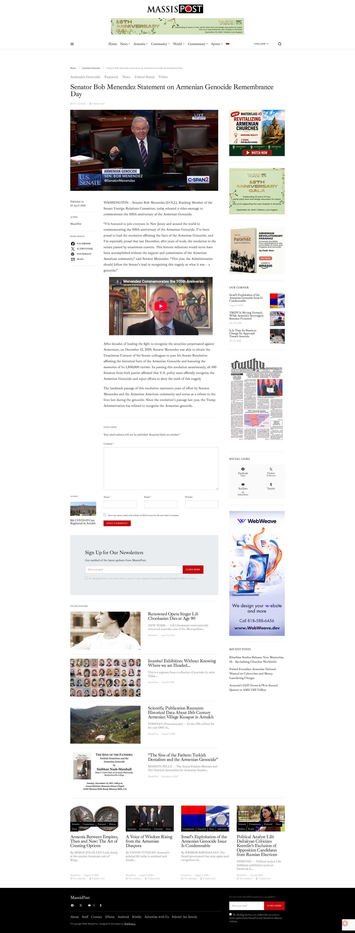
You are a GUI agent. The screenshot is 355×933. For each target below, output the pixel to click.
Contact (96, 917)
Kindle (136, 917)
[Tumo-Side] (257, 191)
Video (163, 77)
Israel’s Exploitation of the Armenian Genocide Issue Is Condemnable (246, 298)
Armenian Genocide (91, 68)
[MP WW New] (257, 573)
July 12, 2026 (235, 340)
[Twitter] (81, 905)
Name (107, 497)
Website (188, 497)
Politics (241, 829)
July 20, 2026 (235, 323)
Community (159, 44)
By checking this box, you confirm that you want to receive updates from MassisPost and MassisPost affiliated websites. (143, 578)
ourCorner (222, 829)
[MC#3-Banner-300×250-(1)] (257, 132)
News (124, 44)
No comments (79, 103)
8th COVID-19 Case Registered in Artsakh (83, 521)
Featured (111, 77)
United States (145, 77)
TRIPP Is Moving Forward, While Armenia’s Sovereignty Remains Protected (246, 315)
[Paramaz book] (257, 250)
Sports (215, 44)
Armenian (131, 829)
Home (113, 44)
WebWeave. (130, 923)
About (74, 917)
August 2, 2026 (236, 305)
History (112, 824)
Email (147, 497)
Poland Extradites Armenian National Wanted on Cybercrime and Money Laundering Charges (252, 673)
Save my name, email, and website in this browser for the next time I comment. (143, 515)
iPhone (110, 917)
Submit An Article (184, 917)
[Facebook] (72, 905)
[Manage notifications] (345, 923)
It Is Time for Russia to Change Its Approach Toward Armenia (242, 333)
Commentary (196, 44)
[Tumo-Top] (168, 26)
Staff (85, 917)
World (177, 44)
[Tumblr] (100, 905)
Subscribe (193, 569)
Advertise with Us (156, 917)
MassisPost (76, 223)
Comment (109, 443)
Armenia (139, 44)
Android (123, 917)
